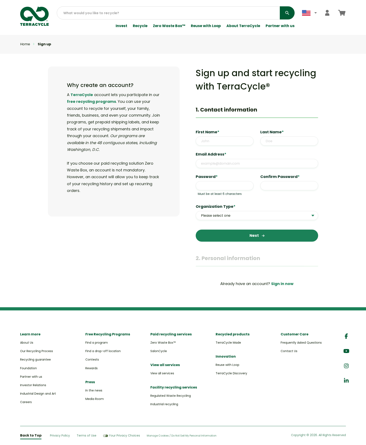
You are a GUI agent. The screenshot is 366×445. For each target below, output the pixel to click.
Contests (92, 359)
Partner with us (280, 25)
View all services (162, 373)
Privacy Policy (60, 435)
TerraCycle (82, 94)
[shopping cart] (342, 13)
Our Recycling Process (36, 351)
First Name (207, 132)
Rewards (91, 368)
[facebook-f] (346, 336)
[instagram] (346, 366)
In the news (93, 390)
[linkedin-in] (346, 380)
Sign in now (282, 283)
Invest (121, 25)
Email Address (211, 154)
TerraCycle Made (228, 342)
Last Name (272, 132)
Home (25, 44)
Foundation (28, 368)
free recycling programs (91, 101)
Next (255, 235)
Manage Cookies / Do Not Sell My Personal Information (181, 435)
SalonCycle (158, 351)
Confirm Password (280, 176)
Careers (26, 402)
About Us (26, 342)
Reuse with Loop (206, 25)
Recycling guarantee (35, 359)
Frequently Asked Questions (301, 342)
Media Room (94, 399)
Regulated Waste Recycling (170, 396)
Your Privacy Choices (124, 435)
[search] (287, 12)
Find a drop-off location (103, 351)
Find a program (96, 342)
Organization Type (216, 206)
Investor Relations (33, 385)
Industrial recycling (164, 404)
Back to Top (31, 435)
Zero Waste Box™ (169, 25)
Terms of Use (86, 435)
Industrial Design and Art (38, 393)
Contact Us (289, 351)
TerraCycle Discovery (231, 373)
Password (207, 176)
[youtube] (346, 351)
